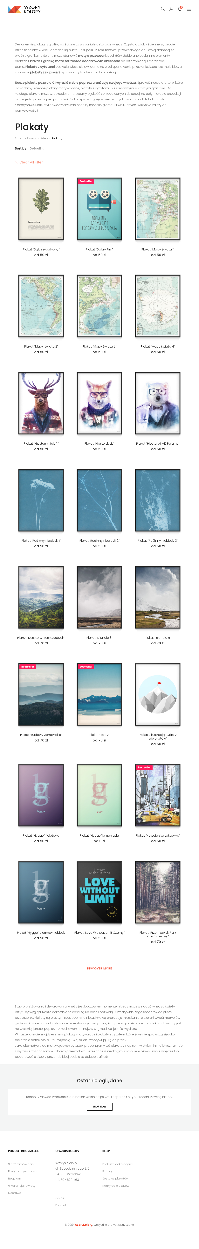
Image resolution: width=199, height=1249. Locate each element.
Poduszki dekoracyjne (117, 1164)
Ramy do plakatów (115, 1186)
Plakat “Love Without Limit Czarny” (99, 932)
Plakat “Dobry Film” (99, 249)
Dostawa (14, 1193)
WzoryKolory (83, 1225)
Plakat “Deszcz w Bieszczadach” (41, 638)
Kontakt (60, 1205)
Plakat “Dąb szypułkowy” (41, 249)
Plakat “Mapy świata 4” (158, 346)
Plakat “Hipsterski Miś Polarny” (157, 443)
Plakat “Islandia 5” (158, 638)
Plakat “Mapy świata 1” (157, 249)
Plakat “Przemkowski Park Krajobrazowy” (158, 934)
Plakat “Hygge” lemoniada (99, 835)
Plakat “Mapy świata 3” (99, 346)
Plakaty (107, 1171)
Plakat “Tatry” (99, 735)
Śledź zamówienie (21, 1164)
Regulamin (15, 1178)
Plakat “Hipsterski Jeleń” (41, 443)
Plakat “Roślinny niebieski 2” (99, 540)
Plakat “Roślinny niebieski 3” (158, 540)
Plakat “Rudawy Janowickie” (41, 735)
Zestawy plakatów (115, 1178)
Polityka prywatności (22, 1171)
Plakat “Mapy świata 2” (41, 346)
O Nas (59, 1198)
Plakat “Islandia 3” (99, 638)
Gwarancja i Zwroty (21, 1186)
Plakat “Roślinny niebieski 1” (41, 540)
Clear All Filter (31, 162)
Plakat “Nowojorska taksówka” (158, 835)
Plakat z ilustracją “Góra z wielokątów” (158, 736)
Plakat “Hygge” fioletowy (41, 835)
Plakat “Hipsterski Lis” (99, 443)
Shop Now (99, 1106)
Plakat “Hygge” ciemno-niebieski (41, 932)
